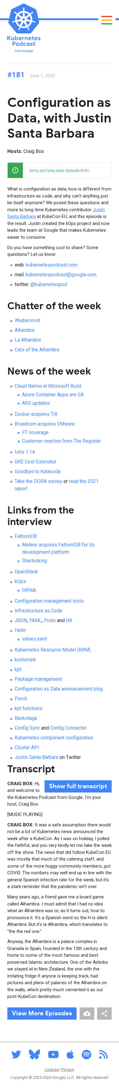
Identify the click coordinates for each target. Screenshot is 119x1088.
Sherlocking (34, 561)
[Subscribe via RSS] (103, 1056)
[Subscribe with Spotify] (86, 1056)
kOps (20, 581)
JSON (21, 620)
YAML (35, 620)
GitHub (29, 590)
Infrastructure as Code (38, 611)
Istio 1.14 (25, 452)
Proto (50, 620)
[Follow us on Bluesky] (34, 1056)
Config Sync (27, 728)
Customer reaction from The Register (61, 441)
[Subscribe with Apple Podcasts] (70, 1056)
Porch (21, 699)
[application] (59, 170)
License (52, 1069)
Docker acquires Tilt (36, 414)
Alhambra (24, 330)
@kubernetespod (49, 284)
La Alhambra (28, 340)
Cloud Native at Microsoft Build (48, 386)
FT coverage (35, 432)
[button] (104, 170)
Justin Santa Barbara (36, 757)
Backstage (26, 718)
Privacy (67, 1069)
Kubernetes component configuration (54, 738)
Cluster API (27, 747)
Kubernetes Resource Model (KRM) (53, 650)
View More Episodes (42, 1013)
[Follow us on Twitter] (16, 1056)
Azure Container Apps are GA (53, 394)
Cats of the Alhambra (37, 350)
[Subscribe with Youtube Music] (53, 1056)
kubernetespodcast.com (52, 265)
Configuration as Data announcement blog (59, 689)
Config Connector (68, 728)
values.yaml (34, 639)
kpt (18, 669)
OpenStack (26, 572)
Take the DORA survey (38, 481)
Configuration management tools (49, 601)
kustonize (25, 659)
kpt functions (28, 708)
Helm (20, 630)
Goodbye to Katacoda (37, 471)
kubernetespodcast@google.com (61, 274)
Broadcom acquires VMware (45, 424)
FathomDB (26, 536)
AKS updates (36, 403)
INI (69, 620)
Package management (38, 679)
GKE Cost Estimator (35, 462)
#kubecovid (27, 320)
